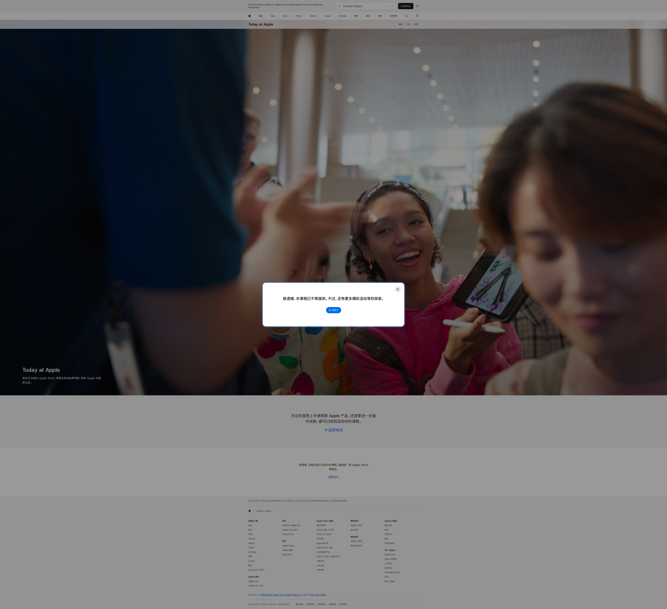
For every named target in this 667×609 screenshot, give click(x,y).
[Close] (398, 289)
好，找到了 (333, 310)
